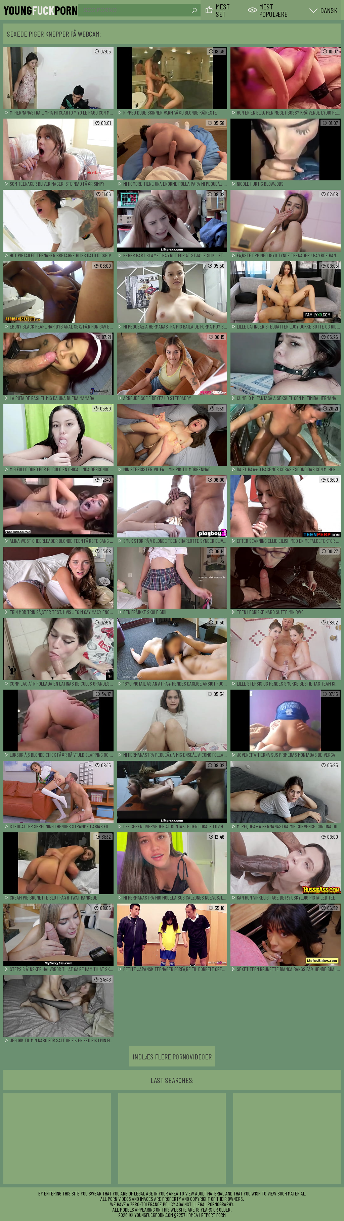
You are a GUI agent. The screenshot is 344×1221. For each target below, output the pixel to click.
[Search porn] (194, 11)
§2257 (179, 1215)
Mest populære (273, 10)
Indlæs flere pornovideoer (172, 1056)
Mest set (223, 10)
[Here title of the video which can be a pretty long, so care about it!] (58, 78)
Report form (213, 1215)
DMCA (193, 1215)
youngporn (40, 10)
